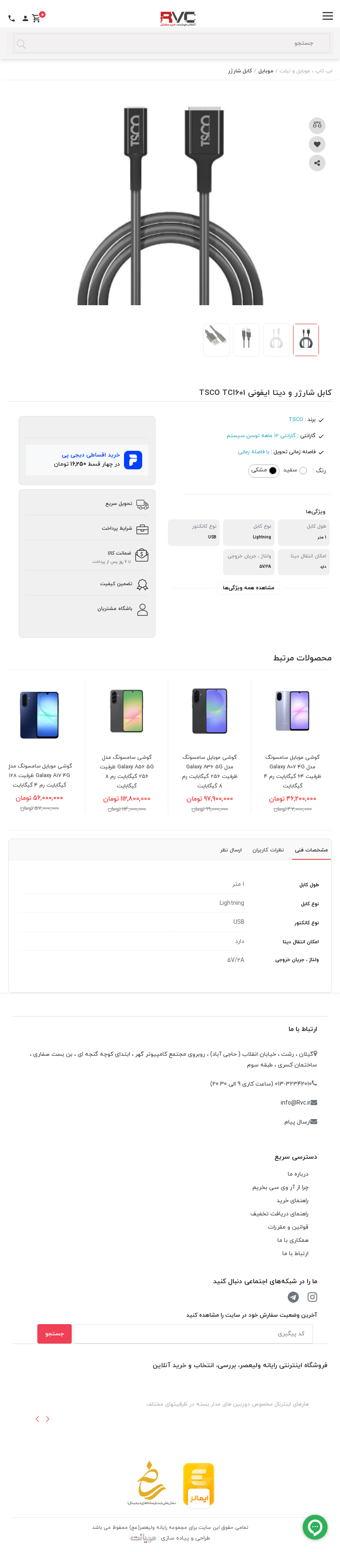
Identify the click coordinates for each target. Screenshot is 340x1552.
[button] (37, 1419)
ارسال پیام (297, 1122)
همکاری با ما (292, 1240)
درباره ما (298, 1174)
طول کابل (309, 885)
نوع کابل (310, 904)
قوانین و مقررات (288, 1227)
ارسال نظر (231, 850)
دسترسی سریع (295, 1157)
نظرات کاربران (268, 850)
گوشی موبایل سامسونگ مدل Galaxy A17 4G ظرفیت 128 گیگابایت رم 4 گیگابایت (45, 776)
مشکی (259, 470)
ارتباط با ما (303, 1029)
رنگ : (319, 471)
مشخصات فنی (311, 850)
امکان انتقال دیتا (301, 942)
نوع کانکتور (306, 923)
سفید (290, 470)
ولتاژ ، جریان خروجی (297, 960)
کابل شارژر (240, 71)
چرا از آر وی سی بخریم (280, 1187)
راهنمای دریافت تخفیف (279, 1214)
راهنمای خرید (292, 1201)
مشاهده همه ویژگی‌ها (248, 588)
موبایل (265, 71)
